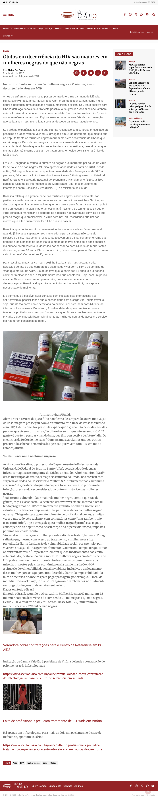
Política (132, 79)
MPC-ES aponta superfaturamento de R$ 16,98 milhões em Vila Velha (140, 69)
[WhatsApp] (141, 14)
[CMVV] (120, 65)
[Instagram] (130, 14)
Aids (15, 762)
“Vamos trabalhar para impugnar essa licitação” (139, 124)
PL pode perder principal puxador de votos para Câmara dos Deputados (140, 108)
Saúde (6, 51)
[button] (153, 14)
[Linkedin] (91, 73)
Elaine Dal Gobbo (16, 70)
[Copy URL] (105, 73)
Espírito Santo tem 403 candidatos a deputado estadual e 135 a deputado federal (139, 88)
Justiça (132, 61)
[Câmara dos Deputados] (120, 104)
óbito (45, 762)
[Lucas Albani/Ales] (120, 83)
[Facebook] (125, 14)
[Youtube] (147, 14)
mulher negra (33, 762)
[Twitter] (136, 14)
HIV (22, 762)
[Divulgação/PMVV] (120, 121)
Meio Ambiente (135, 118)
